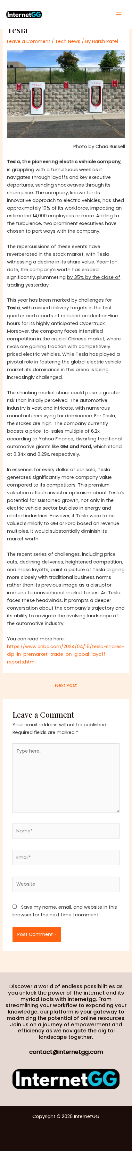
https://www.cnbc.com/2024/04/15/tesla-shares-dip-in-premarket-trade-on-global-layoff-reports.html (65, 654)
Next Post (66, 685)
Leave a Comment (28, 41)
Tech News (67, 41)
